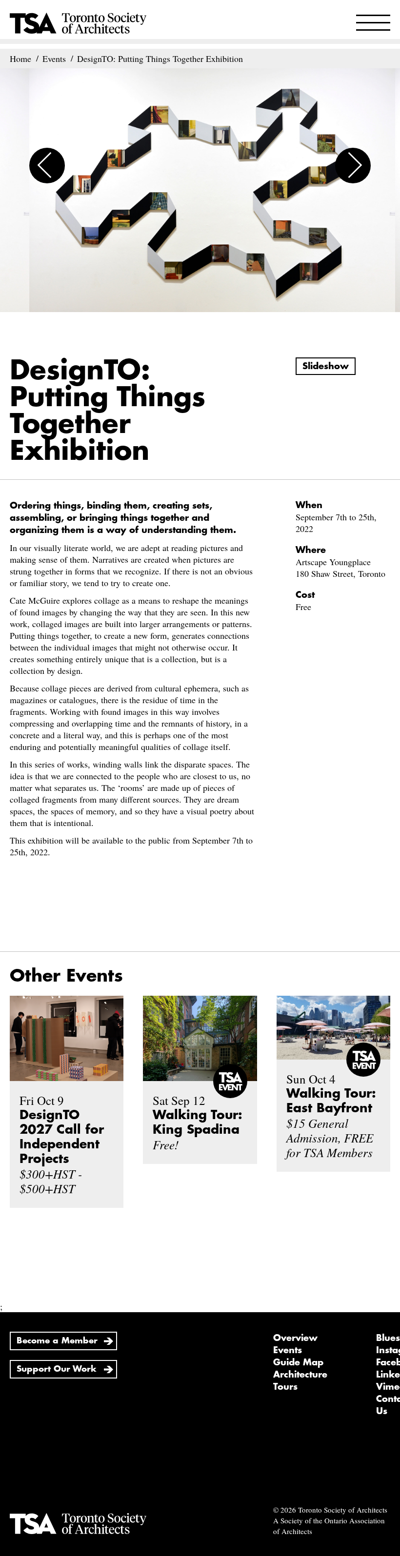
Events (287, 1350)
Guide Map (298, 1362)
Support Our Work (57, 1369)
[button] (47, 165)
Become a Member (57, 1341)
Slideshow (325, 366)
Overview (295, 1338)
